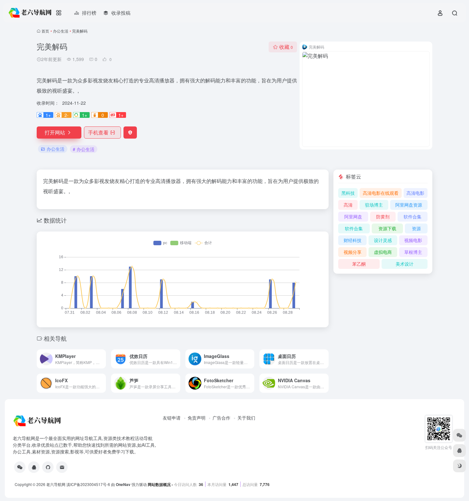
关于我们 (246, 417)
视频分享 (352, 252)
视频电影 (413, 240)
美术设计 (404, 264)
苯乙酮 (359, 264)
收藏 (286, 46)
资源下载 (387, 228)
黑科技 (348, 193)
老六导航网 (55, 484)
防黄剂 (383, 216)
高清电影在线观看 (380, 193)
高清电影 (415, 193)
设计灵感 (383, 240)
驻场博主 (374, 204)
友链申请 (172, 417)
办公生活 (60, 31)
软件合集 (412, 216)
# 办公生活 (83, 149)
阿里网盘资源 (408, 204)
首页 (45, 31)
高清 (348, 204)
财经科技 (352, 240)
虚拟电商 (383, 252)
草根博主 (413, 252)
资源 (416, 228)
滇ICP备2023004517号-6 (88, 484)
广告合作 (221, 417)
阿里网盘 (353, 216)
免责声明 (196, 417)
